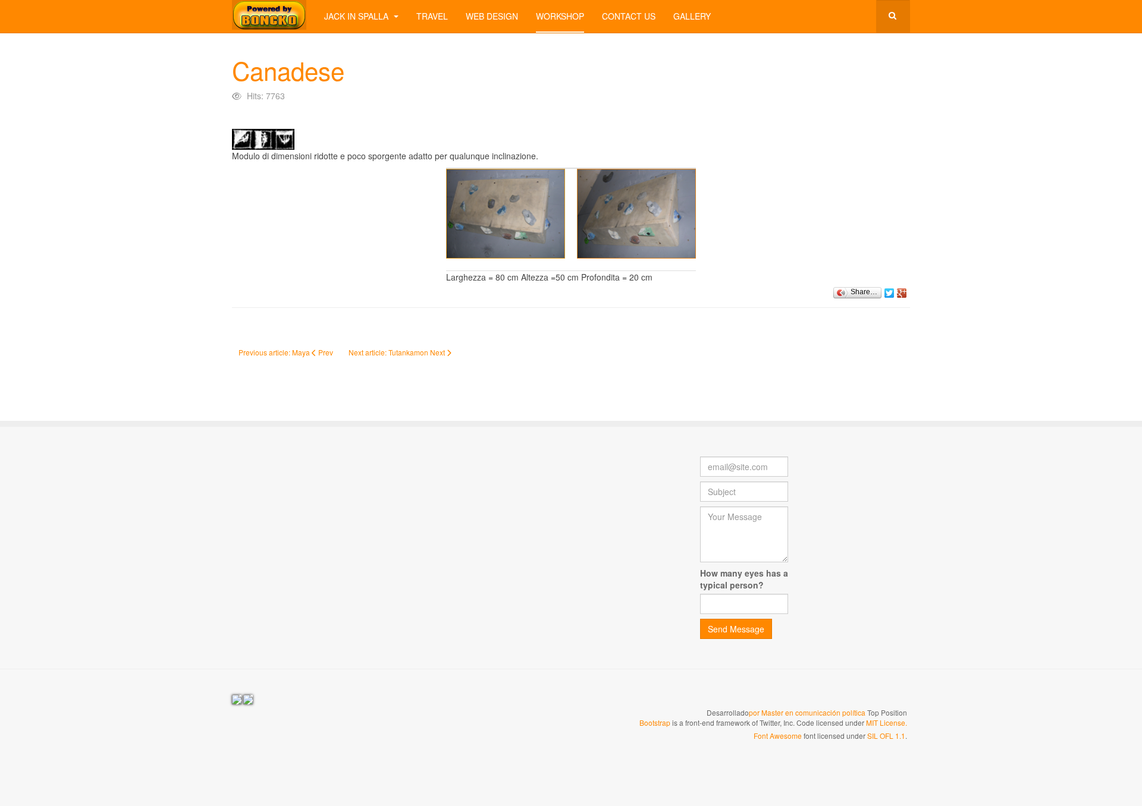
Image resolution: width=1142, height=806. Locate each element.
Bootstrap (654, 722)
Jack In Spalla (357, 16)
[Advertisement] (332, 539)
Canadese (288, 70)
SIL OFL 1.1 (886, 736)
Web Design (492, 16)
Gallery (692, 16)
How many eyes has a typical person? (744, 579)
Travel (432, 16)
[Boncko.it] (269, 15)
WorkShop (560, 16)
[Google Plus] (902, 290)
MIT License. (886, 722)
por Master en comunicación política (807, 712)
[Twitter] (889, 290)
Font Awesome (778, 736)
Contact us (628, 16)
